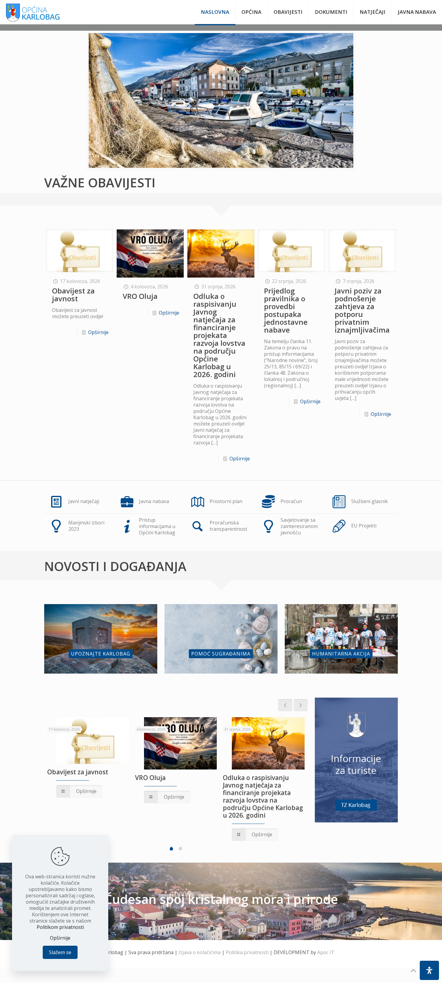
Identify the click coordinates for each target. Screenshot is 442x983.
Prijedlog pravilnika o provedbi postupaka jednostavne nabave (286, 310)
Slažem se (60, 952)
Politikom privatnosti (60, 927)
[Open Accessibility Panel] (429, 970)
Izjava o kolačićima (200, 952)
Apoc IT (325, 952)
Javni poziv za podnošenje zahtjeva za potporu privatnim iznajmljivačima (362, 310)
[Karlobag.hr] (33, 12)
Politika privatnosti (247, 952)
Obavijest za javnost (73, 294)
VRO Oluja (140, 296)
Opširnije (98, 332)
